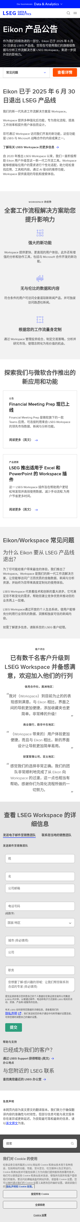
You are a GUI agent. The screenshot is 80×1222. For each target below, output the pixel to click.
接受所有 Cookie (40, 1194)
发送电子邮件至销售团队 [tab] (19, 835)
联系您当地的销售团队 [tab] (56, 835)
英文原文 (12, 1123)
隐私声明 (11, 1013)
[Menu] (75, 13)
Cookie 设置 (40, 1215)
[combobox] (40, 922)
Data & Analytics (46, 4)
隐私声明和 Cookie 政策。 (20, 1186)
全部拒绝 (40, 1205)
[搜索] (68, 13)
